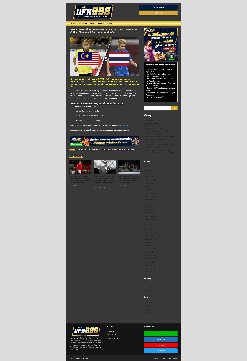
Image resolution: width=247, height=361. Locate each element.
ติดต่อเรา (110, 24)
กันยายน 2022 (150, 265)
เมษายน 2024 (149, 203)
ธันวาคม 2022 (150, 255)
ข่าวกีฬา (148, 284)
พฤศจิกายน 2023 (151, 219)
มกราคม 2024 (150, 213)
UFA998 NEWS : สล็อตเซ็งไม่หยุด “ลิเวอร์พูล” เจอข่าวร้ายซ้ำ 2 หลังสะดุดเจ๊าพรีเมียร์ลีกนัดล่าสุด (160, 152)
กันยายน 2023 (150, 226)
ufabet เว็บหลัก (106, 149)
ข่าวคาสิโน (149, 287)
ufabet (83, 149)
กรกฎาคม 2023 (150, 232)
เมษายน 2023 (149, 242)
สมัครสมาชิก (83, 24)
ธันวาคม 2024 (150, 177)
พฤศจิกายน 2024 (151, 180)
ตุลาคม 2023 (149, 222)
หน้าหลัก (73, 24)
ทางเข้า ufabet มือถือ (128, 149)
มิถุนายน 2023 (150, 236)
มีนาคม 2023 (149, 245)
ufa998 (78, 149)
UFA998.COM (85, 358)
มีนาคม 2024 (149, 206)
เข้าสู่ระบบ (148, 302)
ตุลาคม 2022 (149, 262)
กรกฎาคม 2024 (150, 193)
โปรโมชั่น (92, 24)
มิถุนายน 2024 (150, 196)
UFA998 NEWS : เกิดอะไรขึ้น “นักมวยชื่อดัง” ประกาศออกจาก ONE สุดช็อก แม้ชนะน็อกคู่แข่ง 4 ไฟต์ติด (129, 179)
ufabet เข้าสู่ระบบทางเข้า (94, 149)
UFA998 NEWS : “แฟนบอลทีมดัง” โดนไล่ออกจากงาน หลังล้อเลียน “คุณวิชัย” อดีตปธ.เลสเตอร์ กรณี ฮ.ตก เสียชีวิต (104, 180)
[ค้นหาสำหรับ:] (161, 108)
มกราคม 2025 (150, 173)
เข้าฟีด (147, 305)
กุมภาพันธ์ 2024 (150, 209)
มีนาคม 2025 (149, 167)
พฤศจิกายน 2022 (151, 259)
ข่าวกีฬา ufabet (116, 149)
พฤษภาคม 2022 (150, 272)
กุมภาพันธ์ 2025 (150, 170)
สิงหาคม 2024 (150, 190)
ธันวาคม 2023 (150, 216)
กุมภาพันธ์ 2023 (150, 249)
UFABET (163, 358)
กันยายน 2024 (150, 186)
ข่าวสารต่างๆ (149, 290)
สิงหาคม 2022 (150, 268)
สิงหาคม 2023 (150, 229)
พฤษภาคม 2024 (150, 199)
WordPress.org (150, 312)
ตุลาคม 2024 (149, 183)
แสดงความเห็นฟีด (151, 309)
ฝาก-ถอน (101, 24)
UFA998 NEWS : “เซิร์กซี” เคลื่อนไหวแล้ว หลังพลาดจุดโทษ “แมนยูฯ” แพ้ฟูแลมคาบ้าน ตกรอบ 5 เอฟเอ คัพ (80, 179)
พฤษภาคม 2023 (150, 239)
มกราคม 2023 (150, 252)
